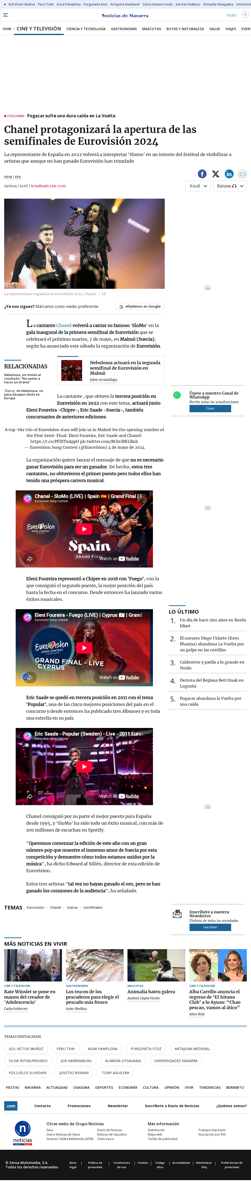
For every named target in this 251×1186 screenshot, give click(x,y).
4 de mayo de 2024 (126, 447)
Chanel (64, 325)
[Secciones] (5, 15)
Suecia (72, 907)
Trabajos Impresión (212, 1130)
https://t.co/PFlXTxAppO (54, 441)
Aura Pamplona (102, 1048)
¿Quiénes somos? (231, 1105)
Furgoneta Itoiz (146, 1048)
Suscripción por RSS (212, 1134)
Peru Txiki (66, 1048)
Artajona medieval (192, 1048)
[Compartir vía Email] (242, 174)
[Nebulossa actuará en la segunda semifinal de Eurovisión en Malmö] (71, 370)
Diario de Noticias (109, 1130)
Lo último (184, 611)
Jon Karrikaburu (76, 1060)
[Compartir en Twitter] (215, 174)
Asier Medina (76, 1009)
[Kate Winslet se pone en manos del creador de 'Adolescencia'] (33, 965)
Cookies (143, 1162)
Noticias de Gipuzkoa (112, 1134)
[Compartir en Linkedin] (229, 174)
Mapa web (155, 1134)
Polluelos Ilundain (27, 1072)
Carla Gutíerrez (15, 1009)
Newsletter (118, 1105)
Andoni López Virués (143, 998)
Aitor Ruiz (197, 1014)
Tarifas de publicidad (162, 1139)
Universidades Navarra (176, 1060)
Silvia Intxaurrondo (28, 1060)
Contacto (42, 1105)
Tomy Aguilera (115, 1072)
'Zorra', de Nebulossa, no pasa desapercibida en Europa (23, 394)
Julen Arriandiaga (103, 380)
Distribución (156, 1130)
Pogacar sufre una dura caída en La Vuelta (71, 116)
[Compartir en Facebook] (202, 174)
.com (10, 1106)
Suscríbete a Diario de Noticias (172, 1105)
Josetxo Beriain (74, 1072)
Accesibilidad (181, 1162)
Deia (50, 1130)
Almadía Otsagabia (123, 1060)
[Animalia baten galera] (156, 965)
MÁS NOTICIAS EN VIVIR (35, 943)
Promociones (79, 1105)
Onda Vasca (105, 1139)
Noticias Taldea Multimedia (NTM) (70, 1139)
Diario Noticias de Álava (63, 1134)
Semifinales (92, 907)
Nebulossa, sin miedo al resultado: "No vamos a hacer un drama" (22, 378)
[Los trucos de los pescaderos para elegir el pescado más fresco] (95, 965)
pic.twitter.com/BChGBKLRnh (109, 441)
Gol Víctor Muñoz (26, 1048)
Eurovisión (35, 907)
